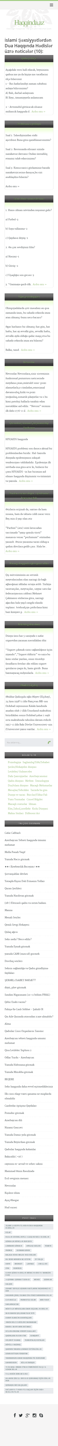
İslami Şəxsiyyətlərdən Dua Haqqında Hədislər (24, 1227)
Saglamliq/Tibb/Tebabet (36, 762)
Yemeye (48, 1246)
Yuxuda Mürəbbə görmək (19, 1072)
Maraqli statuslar (17, 804)
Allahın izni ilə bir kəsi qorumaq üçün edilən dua (28, 1379)
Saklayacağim (12, 1304)
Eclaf (8, 1232)
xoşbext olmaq (13, 1340)
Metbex (29, 780)
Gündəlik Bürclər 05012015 (19, 1241)
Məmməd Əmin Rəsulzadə (19, 1171)
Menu (51, 5)
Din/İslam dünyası (18, 785)
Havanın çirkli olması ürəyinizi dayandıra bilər (29, 1295)
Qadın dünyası (16, 780)
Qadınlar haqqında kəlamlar (20, 1149)
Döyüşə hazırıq (13, 1345)
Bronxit (18, 1264)
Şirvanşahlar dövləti (16, 874)
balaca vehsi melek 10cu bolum (21, 1255)
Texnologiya (42, 780)
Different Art (32, 813)
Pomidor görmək (14, 1113)
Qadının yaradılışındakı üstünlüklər (24, 1349)
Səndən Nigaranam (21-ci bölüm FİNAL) (27, 994)
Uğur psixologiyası (29, 296)
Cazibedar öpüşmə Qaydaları (21, 1105)
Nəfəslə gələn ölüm (29, 624)
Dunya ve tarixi (16, 794)
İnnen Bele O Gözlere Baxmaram (21, 1322)
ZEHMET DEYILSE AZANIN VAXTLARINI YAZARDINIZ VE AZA (28, 1289)
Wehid (37, 1279)
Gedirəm (48, 1279)
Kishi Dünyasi (40, 808)
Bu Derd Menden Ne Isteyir (18, 1259)
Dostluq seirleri (13, 961)
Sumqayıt (34, 1336)
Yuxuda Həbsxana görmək (19, 1064)
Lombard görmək (14, 1246)
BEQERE (9, 1079)
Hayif (8, 1264)
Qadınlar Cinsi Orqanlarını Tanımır (24, 1031)
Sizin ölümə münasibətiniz (29, 198)
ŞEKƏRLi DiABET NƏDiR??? (20, 980)
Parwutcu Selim (28, 1300)
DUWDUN (17, 1268)
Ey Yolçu (39, 1259)
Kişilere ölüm (12, 1193)
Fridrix (9, 1250)
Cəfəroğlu (11, 1300)
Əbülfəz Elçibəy (29, 685)
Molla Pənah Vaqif (15, 852)
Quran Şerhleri (13, 888)
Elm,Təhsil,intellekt (19, 808)
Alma (8, 1023)
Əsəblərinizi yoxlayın (29, 124)
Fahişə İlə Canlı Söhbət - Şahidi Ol (24, 1009)
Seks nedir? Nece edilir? (18, 939)
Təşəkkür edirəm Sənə (17, 1374)
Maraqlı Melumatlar (41, 785)
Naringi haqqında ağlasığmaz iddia (29, 563)
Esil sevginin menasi (16, 1178)
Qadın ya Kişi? (29, 58)
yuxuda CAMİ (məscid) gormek (22, 953)
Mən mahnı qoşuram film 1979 (20, 1313)
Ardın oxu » (38, 111)
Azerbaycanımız (38, 776)
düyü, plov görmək (15, 987)
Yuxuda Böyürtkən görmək (20, 1142)
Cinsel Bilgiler (35, 799)
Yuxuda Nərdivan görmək (19, 895)
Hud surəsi (11, 1207)
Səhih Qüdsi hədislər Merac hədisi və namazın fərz (28, 1274)
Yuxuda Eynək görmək (17, 946)
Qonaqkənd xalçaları (16, 1385)
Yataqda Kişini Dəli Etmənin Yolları (25, 881)
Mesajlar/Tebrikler (18, 790)
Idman (32, 804)
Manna (8, 910)
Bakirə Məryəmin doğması (18, 1327)
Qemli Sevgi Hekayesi (17, 924)
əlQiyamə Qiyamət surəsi (18, 1279)
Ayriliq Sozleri (33, 1246)
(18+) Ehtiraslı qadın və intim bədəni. (26, 903)
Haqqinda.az (29, 22)
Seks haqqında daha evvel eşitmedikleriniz (29, 1086)
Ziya (7, 1268)
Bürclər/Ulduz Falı (37, 794)
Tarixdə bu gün (38, 790)
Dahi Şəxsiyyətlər (18, 776)
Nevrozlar (29, 362)
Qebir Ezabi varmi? (15, 1002)
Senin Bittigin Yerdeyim (17, 1353)
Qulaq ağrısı (11, 932)
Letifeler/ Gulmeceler (20, 771)
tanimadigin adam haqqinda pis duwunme (25, 1358)
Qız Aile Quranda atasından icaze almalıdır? (29, 1016)
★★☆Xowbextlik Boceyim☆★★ (22, 866)
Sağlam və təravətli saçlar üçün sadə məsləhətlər (25, 1391)
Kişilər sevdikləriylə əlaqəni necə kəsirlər (27, 1237)
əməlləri (42, 1264)
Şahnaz (30, 1264)
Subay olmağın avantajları (19, 1318)
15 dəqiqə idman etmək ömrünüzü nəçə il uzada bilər (26, 1368)
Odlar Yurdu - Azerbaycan (19, 1057)
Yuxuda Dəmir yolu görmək (20, 1134)
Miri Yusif (44, 1300)
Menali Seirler (13, 917)
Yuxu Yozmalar (16, 799)
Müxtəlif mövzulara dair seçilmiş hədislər (27, 1309)
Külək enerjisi (28, 1362)
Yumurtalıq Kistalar (35, 1340)
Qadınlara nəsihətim (16, 1336)
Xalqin (9, 1284)
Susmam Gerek (23, 1250)
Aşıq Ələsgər (12, 1200)
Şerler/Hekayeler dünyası (22, 767)
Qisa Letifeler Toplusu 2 (18, 1050)
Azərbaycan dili (13, 1120)
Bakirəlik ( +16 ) (13, 1156)
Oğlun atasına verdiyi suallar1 (21, 1331)
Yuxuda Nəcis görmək (17, 859)
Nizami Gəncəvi (14, 1127)
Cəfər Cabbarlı (13, 833)
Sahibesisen (11, 1362)
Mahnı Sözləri (16, 813)
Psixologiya (14, 762)
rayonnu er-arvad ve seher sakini (24, 1164)
